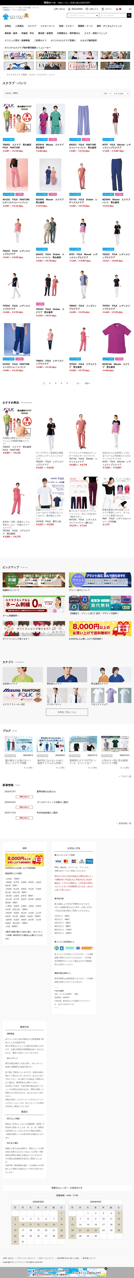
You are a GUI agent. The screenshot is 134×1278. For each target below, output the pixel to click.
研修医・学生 (27, 33)
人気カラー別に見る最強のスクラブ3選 (115, 761)
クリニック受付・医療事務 (17, 40)
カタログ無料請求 (88, 40)
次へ (78, 383)
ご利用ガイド (40, 40)
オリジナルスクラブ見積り (63, 40)
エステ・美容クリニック (95, 33)
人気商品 (19, 26)
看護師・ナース (85, 26)
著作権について (89, 1258)
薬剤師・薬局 (11, 33)
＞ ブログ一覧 (124, 776)
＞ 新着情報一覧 (123, 823)
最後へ (87, 383)
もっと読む (28, 767)
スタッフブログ (10, 756)
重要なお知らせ (24, 796)
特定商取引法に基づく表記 (68, 1258)
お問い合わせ (8, 1258)
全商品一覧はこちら (67, 712)
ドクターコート (47, 26)
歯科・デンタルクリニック (109, 26)
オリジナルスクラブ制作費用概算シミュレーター (28, 47)
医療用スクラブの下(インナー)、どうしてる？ (83, 761)
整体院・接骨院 (45, 33)
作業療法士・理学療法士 (68, 33)
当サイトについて (46, 1258)
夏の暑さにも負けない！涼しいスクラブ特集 (18, 761)
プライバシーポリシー (26, 1258)
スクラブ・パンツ (15, 83)
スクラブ (32, 26)
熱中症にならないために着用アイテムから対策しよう (50, 763)
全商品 (8, 26)
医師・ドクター (66, 26)
